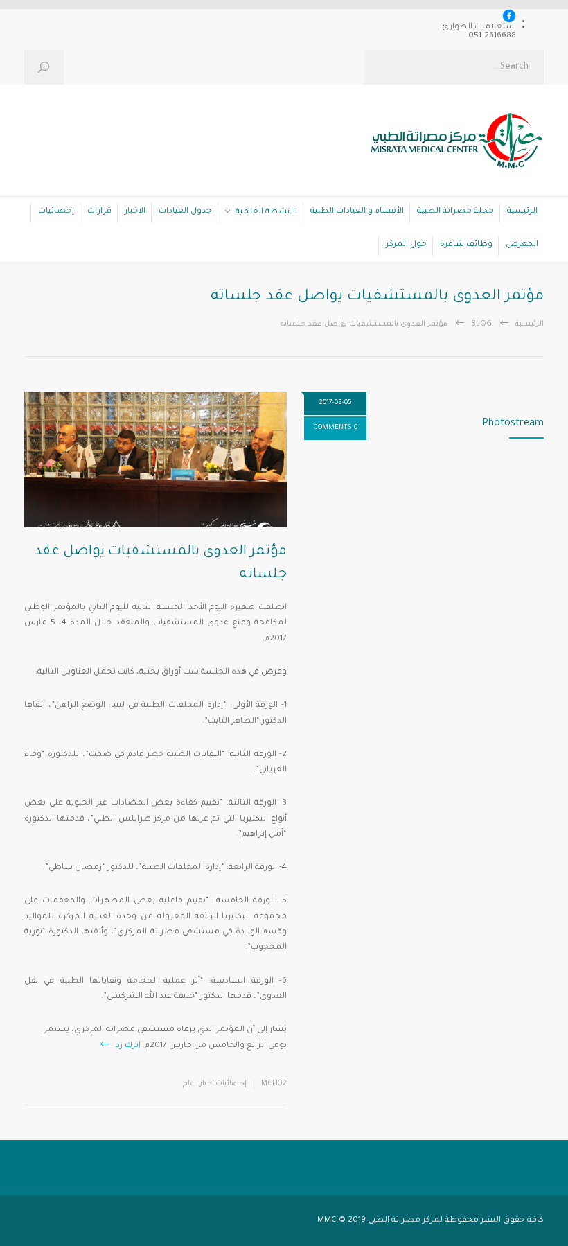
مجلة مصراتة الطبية (455, 211)
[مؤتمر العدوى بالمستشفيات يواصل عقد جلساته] (155, 460)
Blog (481, 324)
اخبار (206, 1084)
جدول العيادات (185, 211)
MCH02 (274, 1084)
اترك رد (128, 1046)
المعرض (522, 244)
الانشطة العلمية (266, 212)
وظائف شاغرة (466, 244)
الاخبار (135, 211)
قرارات (99, 211)
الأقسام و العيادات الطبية (357, 211)
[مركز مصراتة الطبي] (450, 145)
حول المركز (406, 244)
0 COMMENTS (335, 428)
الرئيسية (522, 211)
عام (189, 1084)
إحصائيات (56, 211)
